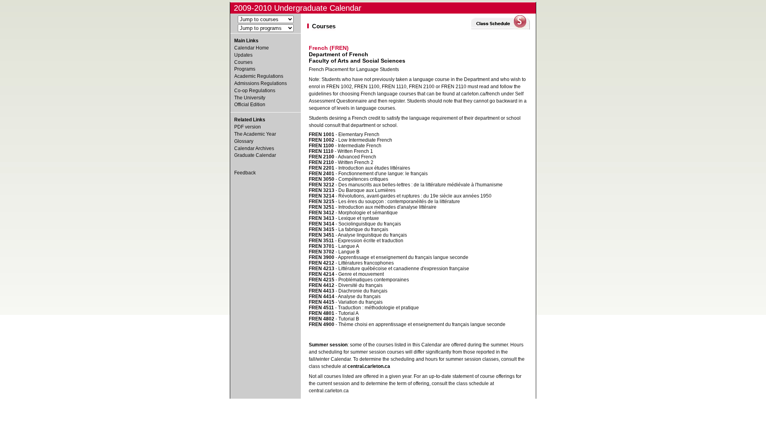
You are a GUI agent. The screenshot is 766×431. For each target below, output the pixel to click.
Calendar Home (251, 48)
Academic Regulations (258, 76)
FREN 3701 (321, 246)
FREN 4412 (321, 285)
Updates (243, 55)
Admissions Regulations (260, 83)
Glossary (243, 141)
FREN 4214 (321, 274)
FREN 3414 (321, 224)
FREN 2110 (321, 162)
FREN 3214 (321, 196)
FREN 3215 (321, 201)
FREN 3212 (321, 185)
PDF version (247, 127)
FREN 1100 (321, 145)
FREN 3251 (321, 207)
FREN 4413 (321, 291)
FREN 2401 (321, 173)
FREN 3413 (321, 218)
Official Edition (249, 104)
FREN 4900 (321, 324)
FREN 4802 (321, 319)
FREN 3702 (321, 252)
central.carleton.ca (368, 366)
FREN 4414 (321, 296)
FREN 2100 (321, 157)
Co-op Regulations (254, 90)
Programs (244, 69)
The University (249, 98)
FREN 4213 (321, 268)
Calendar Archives (254, 148)
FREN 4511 (321, 307)
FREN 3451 (321, 235)
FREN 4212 (321, 263)
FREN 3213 (321, 190)
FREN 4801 (321, 313)
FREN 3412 (321, 213)
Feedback (245, 173)
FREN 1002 (321, 140)
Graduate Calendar (255, 155)
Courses (243, 62)
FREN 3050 (321, 179)
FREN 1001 (321, 134)
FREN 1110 (321, 151)
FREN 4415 (321, 302)
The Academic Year (255, 134)
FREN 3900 (321, 257)
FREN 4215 (321, 280)
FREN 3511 (321, 240)
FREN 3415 (321, 229)
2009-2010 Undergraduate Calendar (297, 8)
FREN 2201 (321, 168)
